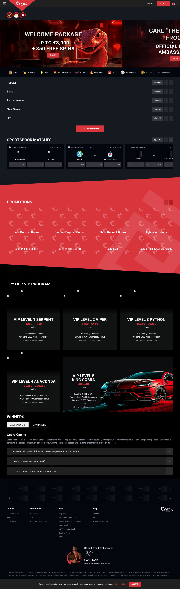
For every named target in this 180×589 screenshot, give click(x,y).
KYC (60, 537)
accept (135, 584)
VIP (31, 517)
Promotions (34, 514)
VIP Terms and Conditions (69, 529)
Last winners (17, 425)
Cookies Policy (64, 533)
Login (150, 4)
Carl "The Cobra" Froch (38, 521)
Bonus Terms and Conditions (70, 521)
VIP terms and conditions (33, 340)
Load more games (90, 128)
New (8, 517)
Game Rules (11, 521)
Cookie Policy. (121, 584)
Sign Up (163, 4)
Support (96, 514)
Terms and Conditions (67, 517)
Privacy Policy (64, 525)
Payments (63, 514)
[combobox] (174, 3)
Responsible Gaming (100, 521)
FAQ (94, 517)
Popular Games (13, 514)
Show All (157, 83)
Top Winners (39, 425)
